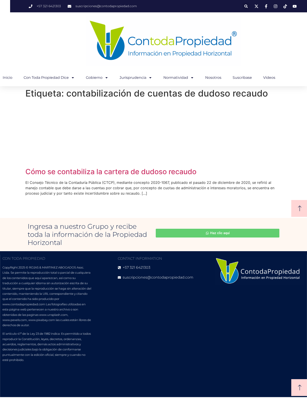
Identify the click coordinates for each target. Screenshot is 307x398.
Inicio (7, 77)
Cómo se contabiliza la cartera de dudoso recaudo (110, 171)
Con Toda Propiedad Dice (46, 77)
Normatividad (175, 77)
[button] (245, 6)
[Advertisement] (153, 133)
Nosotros (213, 77)
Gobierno (94, 77)
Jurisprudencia (133, 77)
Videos (269, 77)
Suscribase (242, 77)
